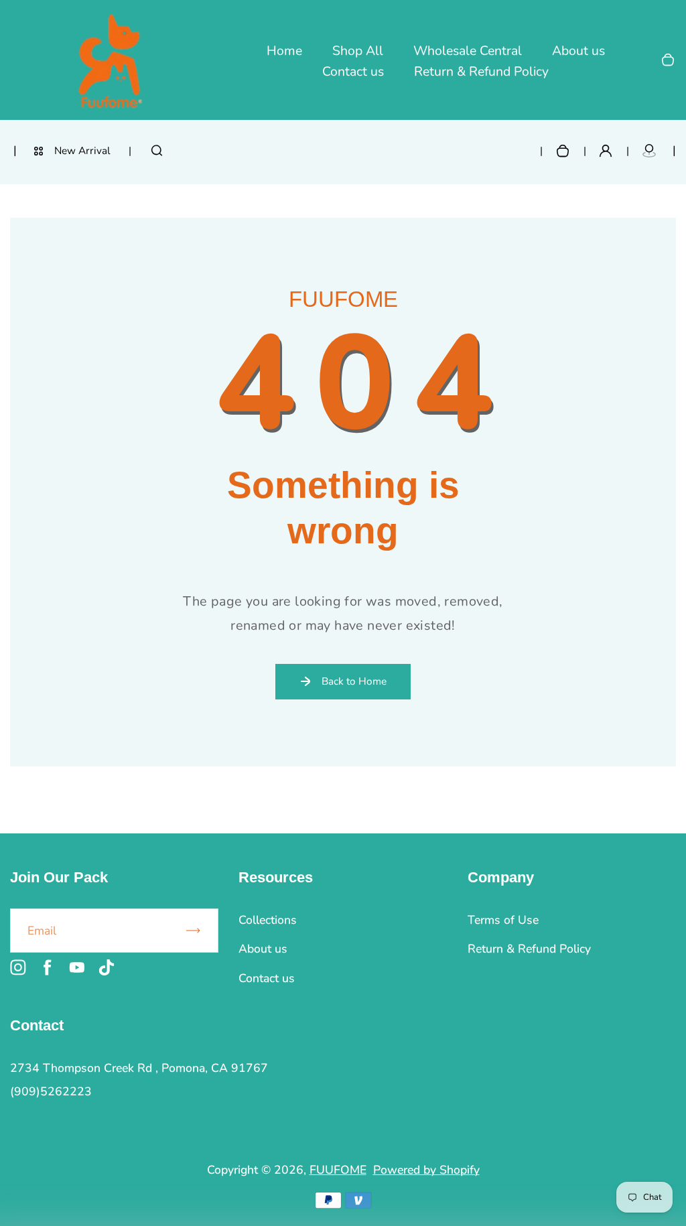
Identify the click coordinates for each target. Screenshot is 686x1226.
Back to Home (354, 681)
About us (578, 51)
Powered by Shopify (426, 1170)
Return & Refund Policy (481, 71)
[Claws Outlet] (649, 151)
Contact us (353, 71)
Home (284, 51)
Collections (267, 920)
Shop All (357, 51)
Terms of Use (503, 920)
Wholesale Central (467, 51)
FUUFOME (338, 1170)
